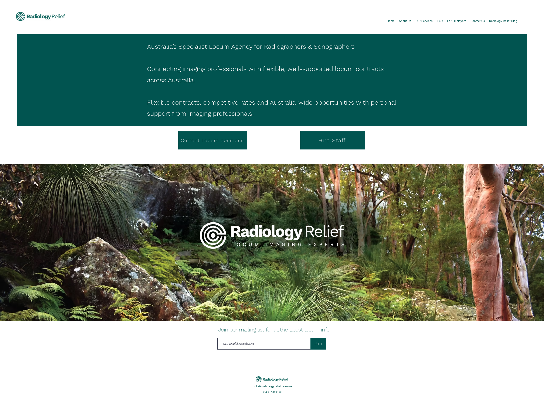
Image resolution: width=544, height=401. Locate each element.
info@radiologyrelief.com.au (273, 386)
